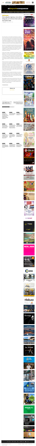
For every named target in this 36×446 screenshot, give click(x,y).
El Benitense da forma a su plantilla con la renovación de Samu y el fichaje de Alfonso (12, 145)
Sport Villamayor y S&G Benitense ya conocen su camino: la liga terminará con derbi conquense (5, 126)
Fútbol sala (6, 15)
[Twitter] (32, 5)
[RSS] (30, 5)
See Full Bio (12, 89)
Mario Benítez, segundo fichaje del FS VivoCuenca (19, 114)
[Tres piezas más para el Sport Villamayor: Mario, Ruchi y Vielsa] (19, 122)
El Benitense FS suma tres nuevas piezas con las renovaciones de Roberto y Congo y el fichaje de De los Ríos (12, 126)
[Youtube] (33, 5)
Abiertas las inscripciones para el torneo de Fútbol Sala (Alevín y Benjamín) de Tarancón (5, 146)
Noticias (4, 15)
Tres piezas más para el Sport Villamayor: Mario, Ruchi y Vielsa (19, 126)
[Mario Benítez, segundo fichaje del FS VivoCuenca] (19, 110)
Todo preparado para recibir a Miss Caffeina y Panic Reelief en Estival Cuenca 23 (7, 102)
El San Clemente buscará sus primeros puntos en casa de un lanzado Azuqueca (18, 102)
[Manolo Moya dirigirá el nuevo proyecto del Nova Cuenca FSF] (12, 110)
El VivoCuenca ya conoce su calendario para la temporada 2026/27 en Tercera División (12, 136)
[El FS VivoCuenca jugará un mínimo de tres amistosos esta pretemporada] (19, 141)
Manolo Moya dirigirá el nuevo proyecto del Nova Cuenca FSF (12, 114)
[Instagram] (29, 5)
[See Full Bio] (14, 89)
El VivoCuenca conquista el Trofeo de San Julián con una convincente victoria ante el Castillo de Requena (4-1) (5, 136)
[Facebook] (27, 5)
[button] (33, 12)
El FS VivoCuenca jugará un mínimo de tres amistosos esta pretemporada (19, 145)
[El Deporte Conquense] (18, 8)
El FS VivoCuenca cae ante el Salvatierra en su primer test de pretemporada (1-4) (19, 135)
